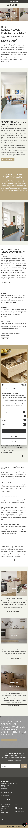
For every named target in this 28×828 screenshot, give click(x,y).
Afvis (14, 441)
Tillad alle (14, 431)
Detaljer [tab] (14, 388)
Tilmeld (24, 766)
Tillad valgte (14, 436)
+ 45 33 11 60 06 (4, 790)
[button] (26, 5)
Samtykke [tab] (5, 388)
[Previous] (1, 223)
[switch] (24, 416)
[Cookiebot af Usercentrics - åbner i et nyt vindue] (20, 385)
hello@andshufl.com (17, 190)
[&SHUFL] (13, 5)
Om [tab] (23, 388)
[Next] (26, 223)
